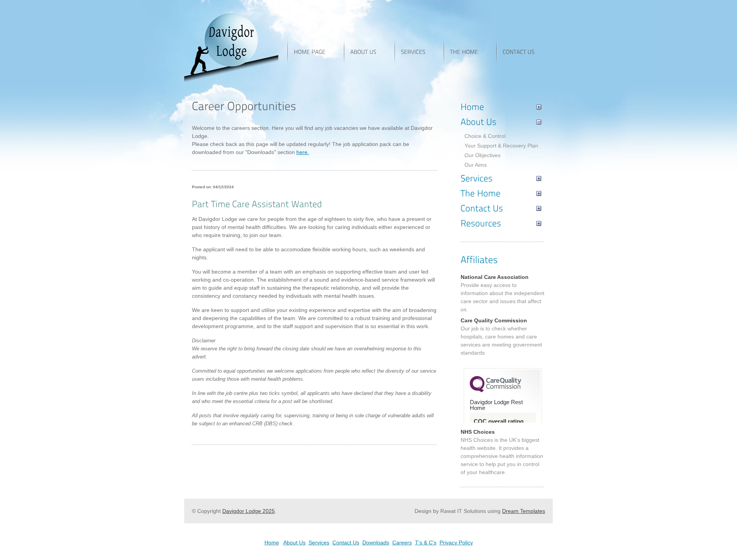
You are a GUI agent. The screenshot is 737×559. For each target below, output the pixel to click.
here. (302, 152)
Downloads (375, 542)
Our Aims (475, 165)
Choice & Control (485, 136)
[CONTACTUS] (524, 51)
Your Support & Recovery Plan (501, 146)
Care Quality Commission (494, 320)
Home (271, 542)
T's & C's (425, 542)
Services (319, 542)
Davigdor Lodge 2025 (248, 511)
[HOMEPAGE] (316, 51)
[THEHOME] (470, 51)
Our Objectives (482, 155)
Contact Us (345, 542)
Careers (402, 542)
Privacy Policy (456, 542)
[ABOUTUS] (369, 51)
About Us (294, 542)
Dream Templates (523, 511)
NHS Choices (478, 432)
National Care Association (495, 277)
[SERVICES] (419, 51)
